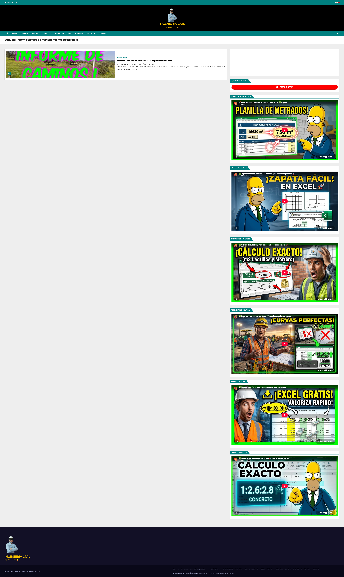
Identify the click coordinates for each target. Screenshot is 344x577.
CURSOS (90, 33)
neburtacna (137, 64)
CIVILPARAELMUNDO (215, 569)
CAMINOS (24, 33)
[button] (334, 33)
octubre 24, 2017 (124, 64)
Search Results (203, 573)
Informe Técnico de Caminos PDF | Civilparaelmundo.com (144, 61)
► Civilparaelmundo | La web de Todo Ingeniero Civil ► (192, 569)
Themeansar (37, 571)
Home (174, 569)
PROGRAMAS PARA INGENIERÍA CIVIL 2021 (185, 573)
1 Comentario (150, 64)
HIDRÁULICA (59, 33)
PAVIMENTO (103, 33)
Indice (14, 33)
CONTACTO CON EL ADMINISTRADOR (232, 569)
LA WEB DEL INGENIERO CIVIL (293, 569)
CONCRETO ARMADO (75, 33)
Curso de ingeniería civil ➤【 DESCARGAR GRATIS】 (259, 569)
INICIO (125, 57)
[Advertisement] (284, 62)
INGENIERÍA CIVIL (172, 24)
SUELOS (35, 33)
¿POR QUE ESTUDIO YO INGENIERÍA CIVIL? (221, 573)
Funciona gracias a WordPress (12, 571)
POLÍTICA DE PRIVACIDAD (311, 569)
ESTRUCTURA (46, 33)
